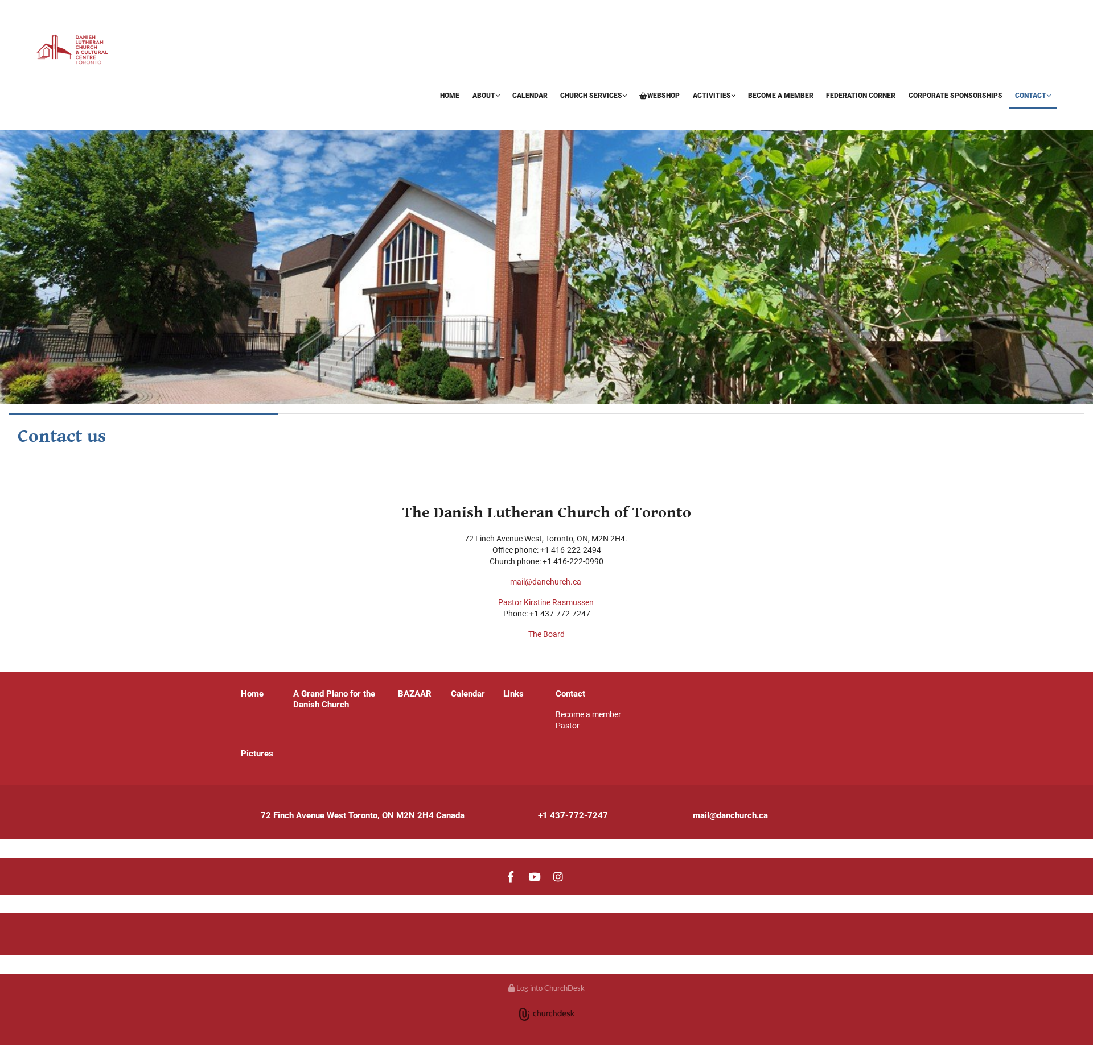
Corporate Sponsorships (955, 96)
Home (449, 96)
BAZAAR (52, 115)
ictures (259, 753)
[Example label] (534, 876)
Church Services (591, 96)
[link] (486, 96)
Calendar (530, 96)
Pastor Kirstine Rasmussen (546, 602)
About (483, 96)
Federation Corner (860, 96)
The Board (546, 634)
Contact (1030, 96)
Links (513, 694)
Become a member (780, 96)
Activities (712, 96)
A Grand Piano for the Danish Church (334, 699)
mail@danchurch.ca (545, 581)
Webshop (663, 96)
